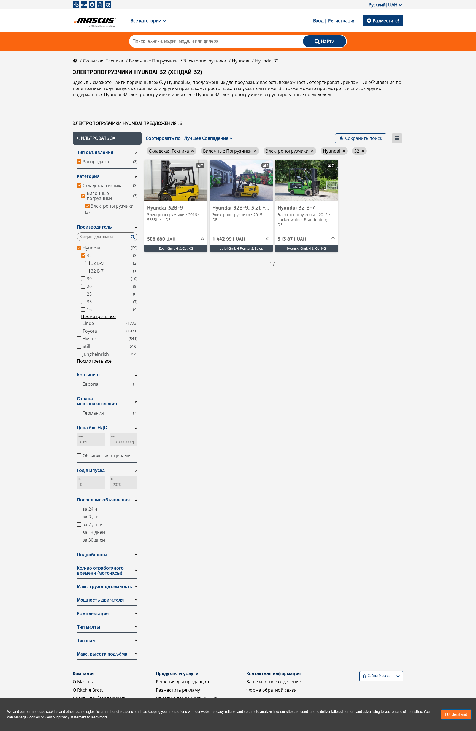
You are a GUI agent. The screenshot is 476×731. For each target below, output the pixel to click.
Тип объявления (95, 152)
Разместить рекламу (178, 690)
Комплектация (93, 613)
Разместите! (386, 21)
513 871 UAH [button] (292, 239)
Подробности (92, 554)
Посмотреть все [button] (98, 316)
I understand (456, 714)
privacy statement (72, 717)
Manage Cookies (27, 717)
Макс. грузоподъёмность (104, 586)
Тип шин (86, 640)
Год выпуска (91, 470)
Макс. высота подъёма (102, 654)
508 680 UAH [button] (161, 239)
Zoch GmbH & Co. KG (176, 248)
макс (114, 436)
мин (80, 436)
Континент (88, 375)
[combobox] (363, 676)
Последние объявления (103, 500)
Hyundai (240, 61)
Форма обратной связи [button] (271, 690)
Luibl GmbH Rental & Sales (241, 248)
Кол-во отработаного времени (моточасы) (100, 570)
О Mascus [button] (83, 682)
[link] (175, 180)
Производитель (94, 227)
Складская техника (103, 61)
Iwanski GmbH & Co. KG (306, 248)
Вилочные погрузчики (153, 61)
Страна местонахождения (97, 401)
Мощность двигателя (100, 600)
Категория (88, 176)
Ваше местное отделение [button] (273, 682)
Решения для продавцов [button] (182, 682)
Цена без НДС (92, 427)
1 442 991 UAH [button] (228, 239)
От (80, 478)
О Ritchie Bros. (88, 690)
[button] (107, 138)
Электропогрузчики (204, 61)
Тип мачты (88, 627)
